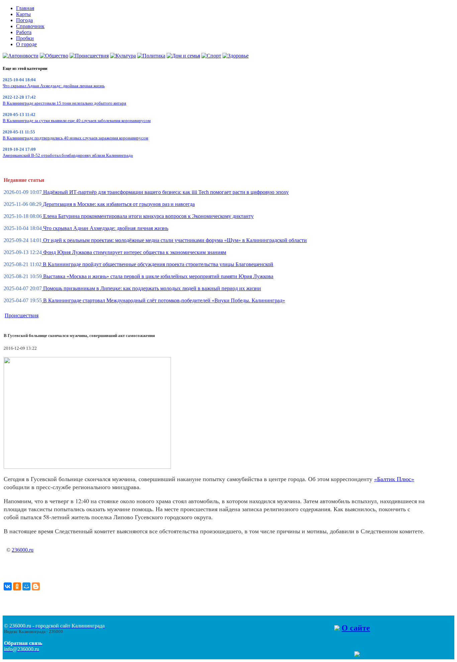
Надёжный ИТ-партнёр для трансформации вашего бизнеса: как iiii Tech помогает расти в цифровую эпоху (165, 192)
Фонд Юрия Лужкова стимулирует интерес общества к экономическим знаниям (134, 252)
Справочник (30, 26)
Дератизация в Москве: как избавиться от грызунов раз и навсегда (118, 204)
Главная (25, 8)
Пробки (25, 38)
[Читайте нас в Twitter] (343, 655)
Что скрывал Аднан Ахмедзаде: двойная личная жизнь (54, 85)
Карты (23, 14)
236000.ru (22, 550)
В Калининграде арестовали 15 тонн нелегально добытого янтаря (64, 103)
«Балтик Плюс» (394, 479)
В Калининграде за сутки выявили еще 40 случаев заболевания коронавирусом (77, 120)
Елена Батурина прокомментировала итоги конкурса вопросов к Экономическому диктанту (148, 216)
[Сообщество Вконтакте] (350, 655)
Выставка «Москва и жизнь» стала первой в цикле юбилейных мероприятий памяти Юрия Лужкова (157, 276)
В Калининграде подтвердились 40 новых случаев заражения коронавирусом (75, 137)
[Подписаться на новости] (357, 655)
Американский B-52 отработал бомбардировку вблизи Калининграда (68, 155)
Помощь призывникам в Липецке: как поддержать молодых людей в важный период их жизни (151, 288)
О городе (26, 44)
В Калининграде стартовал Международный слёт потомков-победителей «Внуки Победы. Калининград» (163, 300)
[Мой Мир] (26, 586)
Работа (23, 32)
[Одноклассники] (17, 586)
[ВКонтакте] (8, 586)
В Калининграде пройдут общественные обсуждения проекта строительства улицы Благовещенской (157, 264)
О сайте (356, 628)
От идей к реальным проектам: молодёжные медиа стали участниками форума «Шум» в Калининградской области (174, 240)
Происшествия (21, 315)
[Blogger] (36, 586)
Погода (24, 20)
